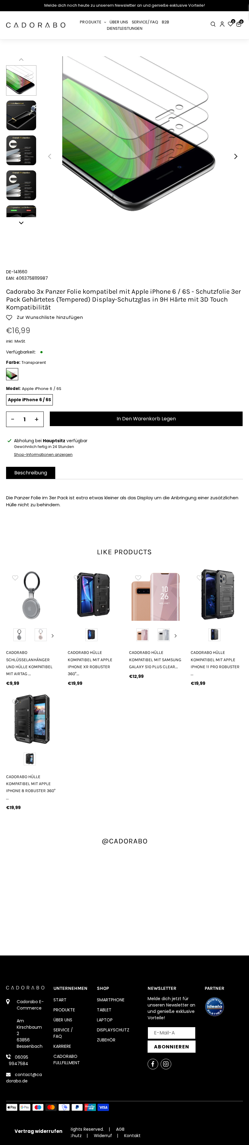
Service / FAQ (63, 1033)
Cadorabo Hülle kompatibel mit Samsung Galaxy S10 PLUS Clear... (155, 659)
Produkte (64, 1010)
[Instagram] (166, 1064)
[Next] (235, 156)
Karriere (62, 1046)
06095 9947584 (18, 1060)
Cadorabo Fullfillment (66, 1059)
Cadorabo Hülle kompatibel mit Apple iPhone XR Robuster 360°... (90, 663)
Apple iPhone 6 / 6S (29, 400)
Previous (12, 636)
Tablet (104, 1010)
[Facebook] (153, 1064)
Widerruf (103, 1136)
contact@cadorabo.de (24, 1078)
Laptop (105, 1020)
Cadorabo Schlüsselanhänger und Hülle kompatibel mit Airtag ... (29, 663)
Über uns (62, 1020)
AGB (120, 1129)
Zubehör (106, 1040)
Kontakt (132, 1136)
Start (60, 1000)
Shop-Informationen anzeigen (43, 454)
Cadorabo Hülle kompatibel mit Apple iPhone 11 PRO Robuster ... (215, 663)
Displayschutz (113, 1030)
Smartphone (110, 1000)
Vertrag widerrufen (38, 1131)
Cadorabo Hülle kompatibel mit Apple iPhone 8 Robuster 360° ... (31, 787)
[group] (32, 595)
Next (53, 636)
